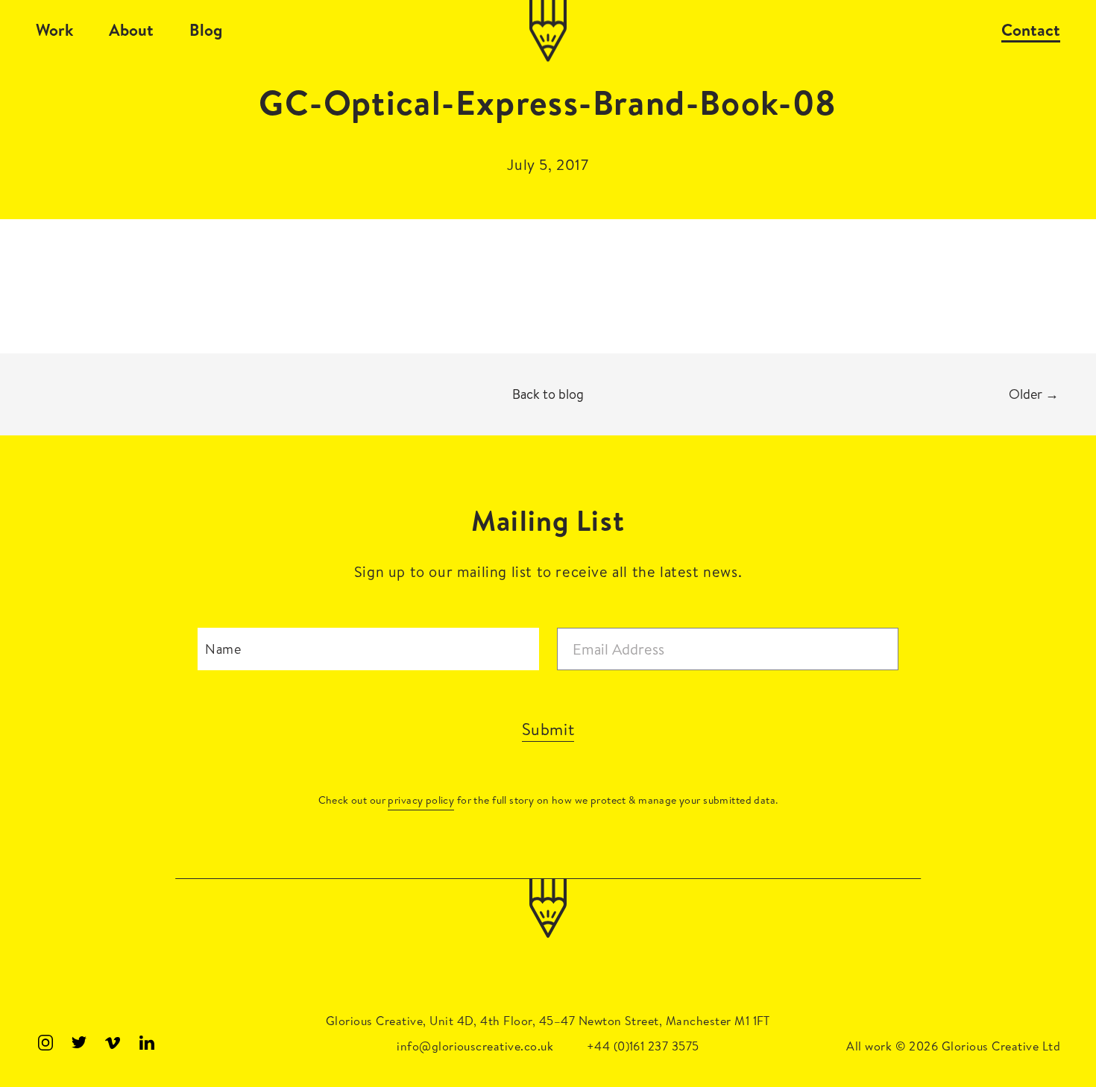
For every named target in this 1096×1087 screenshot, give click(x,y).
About (131, 30)
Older (1034, 394)
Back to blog (548, 394)
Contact (1030, 30)
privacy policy (421, 800)
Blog (205, 30)
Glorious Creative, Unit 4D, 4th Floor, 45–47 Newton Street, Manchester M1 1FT (548, 1020)
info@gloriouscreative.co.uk (475, 1046)
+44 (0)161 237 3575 (643, 1046)
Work (54, 30)
